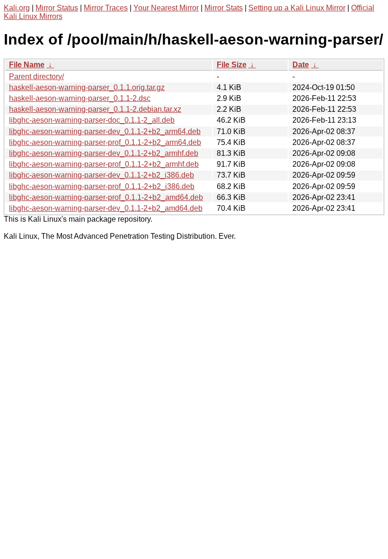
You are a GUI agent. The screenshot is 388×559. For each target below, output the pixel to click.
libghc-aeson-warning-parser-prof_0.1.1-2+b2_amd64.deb (106, 197)
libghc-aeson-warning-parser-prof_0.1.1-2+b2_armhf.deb (104, 164)
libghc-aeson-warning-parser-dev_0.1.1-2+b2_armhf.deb (103, 153)
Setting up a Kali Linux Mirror (296, 8)
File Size (232, 65)
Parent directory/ (36, 76)
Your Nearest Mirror (166, 8)
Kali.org (17, 8)
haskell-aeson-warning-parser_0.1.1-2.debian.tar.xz (95, 109)
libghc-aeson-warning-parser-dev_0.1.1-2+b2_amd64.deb (106, 208)
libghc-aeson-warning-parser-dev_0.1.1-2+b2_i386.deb (101, 175)
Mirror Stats (223, 8)
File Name (26, 65)
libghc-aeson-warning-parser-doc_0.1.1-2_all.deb (92, 120)
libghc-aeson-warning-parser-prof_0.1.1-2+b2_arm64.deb (105, 142)
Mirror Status (56, 8)
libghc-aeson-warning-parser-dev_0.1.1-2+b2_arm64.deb (105, 131)
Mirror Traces (106, 8)
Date (300, 65)
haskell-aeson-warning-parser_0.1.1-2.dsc (79, 98)
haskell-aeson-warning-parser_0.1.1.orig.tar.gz (87, 87)
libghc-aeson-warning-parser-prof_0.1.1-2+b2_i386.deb (101, 186)
